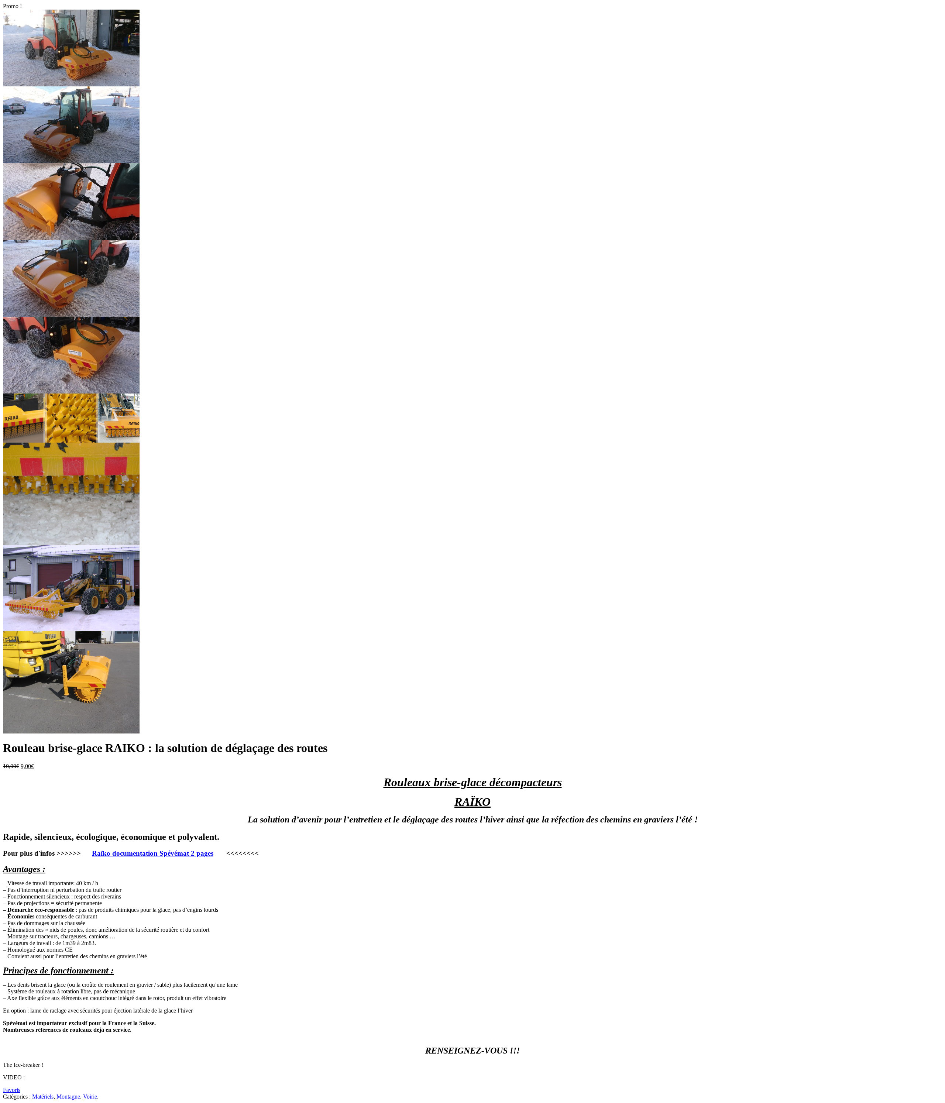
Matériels (43, 1096)
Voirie (90, 1096)
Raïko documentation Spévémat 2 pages (152, 853)
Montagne (68, 1096)
